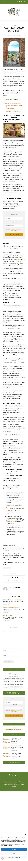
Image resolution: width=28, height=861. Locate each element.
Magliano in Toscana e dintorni (14, 111)
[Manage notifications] (2, 858)
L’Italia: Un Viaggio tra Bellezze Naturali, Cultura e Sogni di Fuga (17, 740)
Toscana (14, 25)
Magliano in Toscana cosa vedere (13, 103)
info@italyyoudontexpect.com (14, 729)
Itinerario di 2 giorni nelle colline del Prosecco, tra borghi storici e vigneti (16, 755)
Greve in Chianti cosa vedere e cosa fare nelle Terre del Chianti (13, 618)
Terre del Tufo (13, 521)
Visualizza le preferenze (14, 857)
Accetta (14, 849)
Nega (14, 853)
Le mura (9, 106)
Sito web (5, 655)
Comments (14, 574)
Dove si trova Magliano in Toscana (14, 105)
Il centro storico (10, 108)
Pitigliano (16, 259)
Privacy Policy (11, 788)
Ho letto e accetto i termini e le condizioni (14, 229)
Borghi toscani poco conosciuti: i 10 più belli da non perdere (13, 602)
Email (4, 650)
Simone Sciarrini (15, 580)
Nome (4, 644)
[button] (26, 835)
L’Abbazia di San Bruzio (12, 110)
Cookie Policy (16, 788)
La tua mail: (14, 222)
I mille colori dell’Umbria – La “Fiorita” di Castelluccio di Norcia (17, 747)
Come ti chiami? (14, 214)
